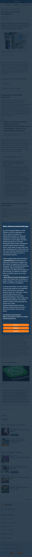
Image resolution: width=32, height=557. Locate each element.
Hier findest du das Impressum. (12, 314)
